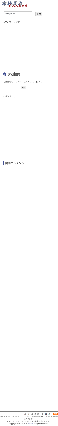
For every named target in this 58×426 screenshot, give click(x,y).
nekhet (30, 424)
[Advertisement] (29, 46)
